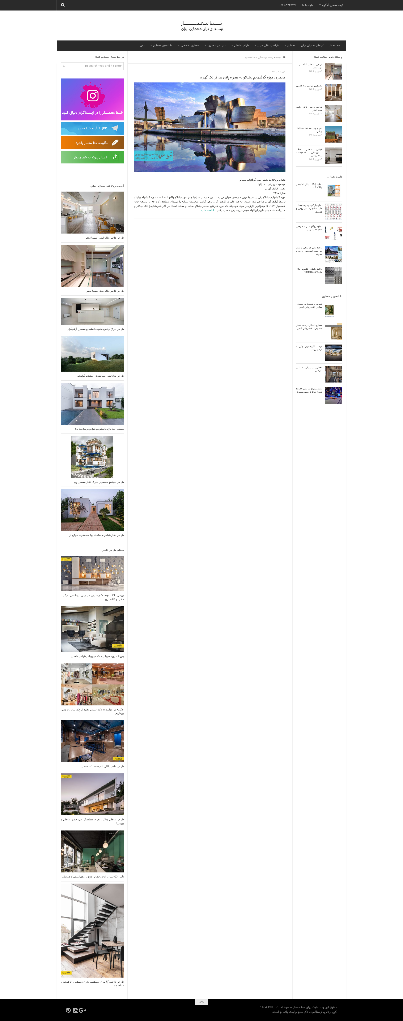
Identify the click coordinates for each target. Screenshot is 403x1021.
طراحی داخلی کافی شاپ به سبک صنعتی (102, 766)
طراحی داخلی (241, 45)
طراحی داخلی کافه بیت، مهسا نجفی (105, 291)
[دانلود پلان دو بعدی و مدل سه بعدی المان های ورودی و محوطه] (333, 254)
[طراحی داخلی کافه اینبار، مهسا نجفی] (92, 213)
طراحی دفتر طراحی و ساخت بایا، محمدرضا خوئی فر (96, 535)
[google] (83, 1010)
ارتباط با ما (307, 5)
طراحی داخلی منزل (268, 45)
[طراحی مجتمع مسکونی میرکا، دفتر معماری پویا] (92, 457)
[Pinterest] (68, 1010)
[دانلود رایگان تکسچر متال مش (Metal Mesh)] (333, 275)
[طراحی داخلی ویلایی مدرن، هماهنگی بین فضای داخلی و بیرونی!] (92, 794)
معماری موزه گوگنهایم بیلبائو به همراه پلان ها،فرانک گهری (242, 77)
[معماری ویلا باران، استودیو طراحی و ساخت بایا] (92, 404)
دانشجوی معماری (162, 45)
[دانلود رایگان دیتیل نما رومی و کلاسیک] (333, 190)
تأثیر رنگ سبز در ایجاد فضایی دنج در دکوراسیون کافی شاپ (93, 877)
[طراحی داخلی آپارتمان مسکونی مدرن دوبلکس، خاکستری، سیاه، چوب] (92, 931)
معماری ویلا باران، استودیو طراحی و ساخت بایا (99, 429)
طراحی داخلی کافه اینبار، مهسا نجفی (104, 238)
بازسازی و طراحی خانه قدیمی (309, 86)
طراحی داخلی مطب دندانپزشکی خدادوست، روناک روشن (309, 153)
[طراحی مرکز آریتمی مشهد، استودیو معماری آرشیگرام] (92, 311)
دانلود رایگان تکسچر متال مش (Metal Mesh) (309, 270)
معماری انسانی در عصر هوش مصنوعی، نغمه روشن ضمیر (309, 326)
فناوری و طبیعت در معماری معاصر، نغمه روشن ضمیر (309, 305)
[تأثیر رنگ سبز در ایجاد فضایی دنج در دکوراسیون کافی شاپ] (92, 851)
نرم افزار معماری (216, 45)
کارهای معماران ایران (312, 45)
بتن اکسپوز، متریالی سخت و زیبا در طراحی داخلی (97, 656)
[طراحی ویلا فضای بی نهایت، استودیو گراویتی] (92, 354)
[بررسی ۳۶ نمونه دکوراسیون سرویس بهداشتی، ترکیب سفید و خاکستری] (92, 573)
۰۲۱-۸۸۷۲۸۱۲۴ (287, 5)
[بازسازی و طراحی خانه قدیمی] (333, 92)
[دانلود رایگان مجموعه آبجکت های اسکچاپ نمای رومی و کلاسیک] (333, 212)
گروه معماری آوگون (332, 5)
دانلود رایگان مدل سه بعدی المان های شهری (309, 228)
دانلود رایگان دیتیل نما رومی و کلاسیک (309, 185)
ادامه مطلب (207, 210)
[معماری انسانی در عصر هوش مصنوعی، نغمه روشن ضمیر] (333, 331)
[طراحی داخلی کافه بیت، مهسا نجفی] (92, 266)
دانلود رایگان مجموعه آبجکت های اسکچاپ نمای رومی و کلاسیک (309, 209)
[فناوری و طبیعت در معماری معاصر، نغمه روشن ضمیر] (333, 310)
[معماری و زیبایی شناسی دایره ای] (333, 374)
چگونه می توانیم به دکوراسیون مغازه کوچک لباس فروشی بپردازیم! (92, 712)
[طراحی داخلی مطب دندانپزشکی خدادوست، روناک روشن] (333, 156)
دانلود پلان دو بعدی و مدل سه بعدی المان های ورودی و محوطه (309, 251)
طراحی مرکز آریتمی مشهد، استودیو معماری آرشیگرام (96, 329)
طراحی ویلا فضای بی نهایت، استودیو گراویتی (100, 376)
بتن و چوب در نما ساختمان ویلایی (309, 129)
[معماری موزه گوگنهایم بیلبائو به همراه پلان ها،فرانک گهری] (209, 127)
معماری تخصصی (190, 45)
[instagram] (76, 1010)
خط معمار (334, 45)
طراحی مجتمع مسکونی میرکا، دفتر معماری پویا (98, 482)
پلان (142, 45)
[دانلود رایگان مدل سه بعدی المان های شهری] (333, 233)
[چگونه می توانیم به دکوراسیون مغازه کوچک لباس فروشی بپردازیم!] (92, 684)
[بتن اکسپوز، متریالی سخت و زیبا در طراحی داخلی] (92, 629)
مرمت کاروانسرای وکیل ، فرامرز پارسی (309, 348)
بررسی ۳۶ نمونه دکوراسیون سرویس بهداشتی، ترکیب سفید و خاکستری (92, 597)
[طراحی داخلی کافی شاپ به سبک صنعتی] (92, 741)
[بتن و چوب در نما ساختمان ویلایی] (333, 134)
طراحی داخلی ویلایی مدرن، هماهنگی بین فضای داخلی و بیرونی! (92, 821)
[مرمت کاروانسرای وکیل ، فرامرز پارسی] (333, 353)
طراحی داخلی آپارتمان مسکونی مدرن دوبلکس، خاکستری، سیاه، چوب (92, 984)
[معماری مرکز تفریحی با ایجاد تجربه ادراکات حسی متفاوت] (333, 395)
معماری (291, 45)
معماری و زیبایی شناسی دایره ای (309, 369)
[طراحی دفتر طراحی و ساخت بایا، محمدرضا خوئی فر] (92, 510)
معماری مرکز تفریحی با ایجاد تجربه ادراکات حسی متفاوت (309, 390)
